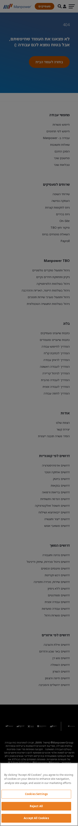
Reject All (36, 806)
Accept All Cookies (36, 818)
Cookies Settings (36, 794)
